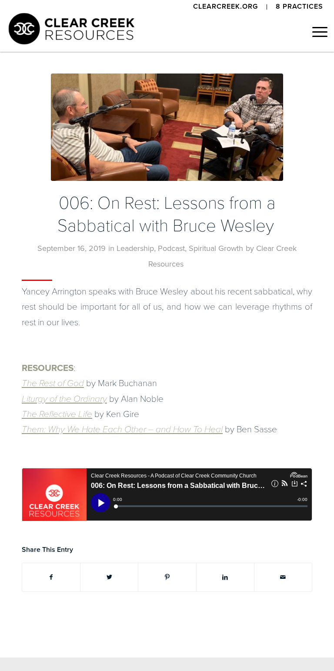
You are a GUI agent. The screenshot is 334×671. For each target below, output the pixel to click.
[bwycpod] (167, 127)
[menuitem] (225, 7)
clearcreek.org (225, 6)
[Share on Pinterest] (167, 577)
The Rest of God (53, 383)
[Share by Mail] (283, 577)
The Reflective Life (57, 414)
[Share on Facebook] (51, 577)
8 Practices (299, 6)
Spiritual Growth (216, 248)
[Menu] (315, 32)
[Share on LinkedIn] (225, 577)
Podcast (171, 248)
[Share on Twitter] (109, 577)
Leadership (135, 248)
